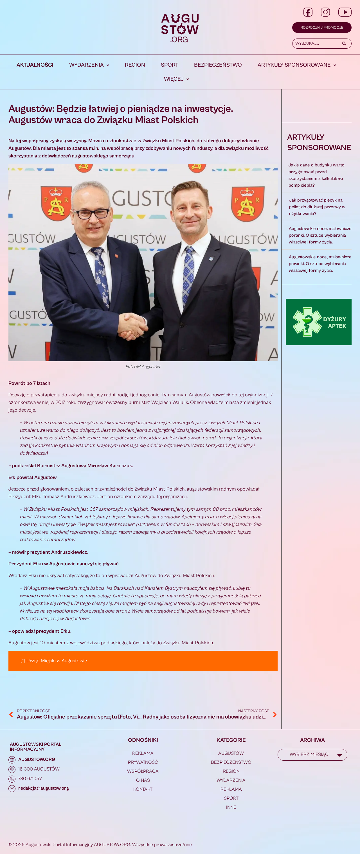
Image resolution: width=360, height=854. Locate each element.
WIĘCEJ (174, 79)
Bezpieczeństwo (218, 65)
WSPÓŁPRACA (143, 771)
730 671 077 (30, 778)
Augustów (231, 753)
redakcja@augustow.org (43, 788)
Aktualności (35, 65)
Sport (169, 65)
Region (135, 65)
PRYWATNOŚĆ (143, 762)
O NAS (143, 780)
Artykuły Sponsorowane (294, 65)
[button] (89, 65)
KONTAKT (142, 789)
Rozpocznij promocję (322, 28)
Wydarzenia (86, 65)
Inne (231, 807)
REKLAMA (143, 753)
